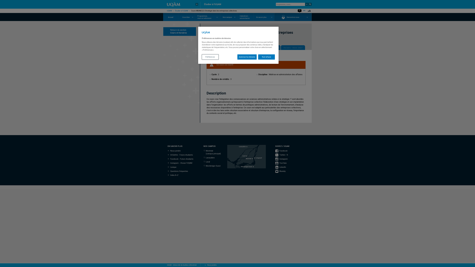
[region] (238, 45)
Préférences (210, 57)
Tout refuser (266, 57)
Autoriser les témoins (247, 57)
